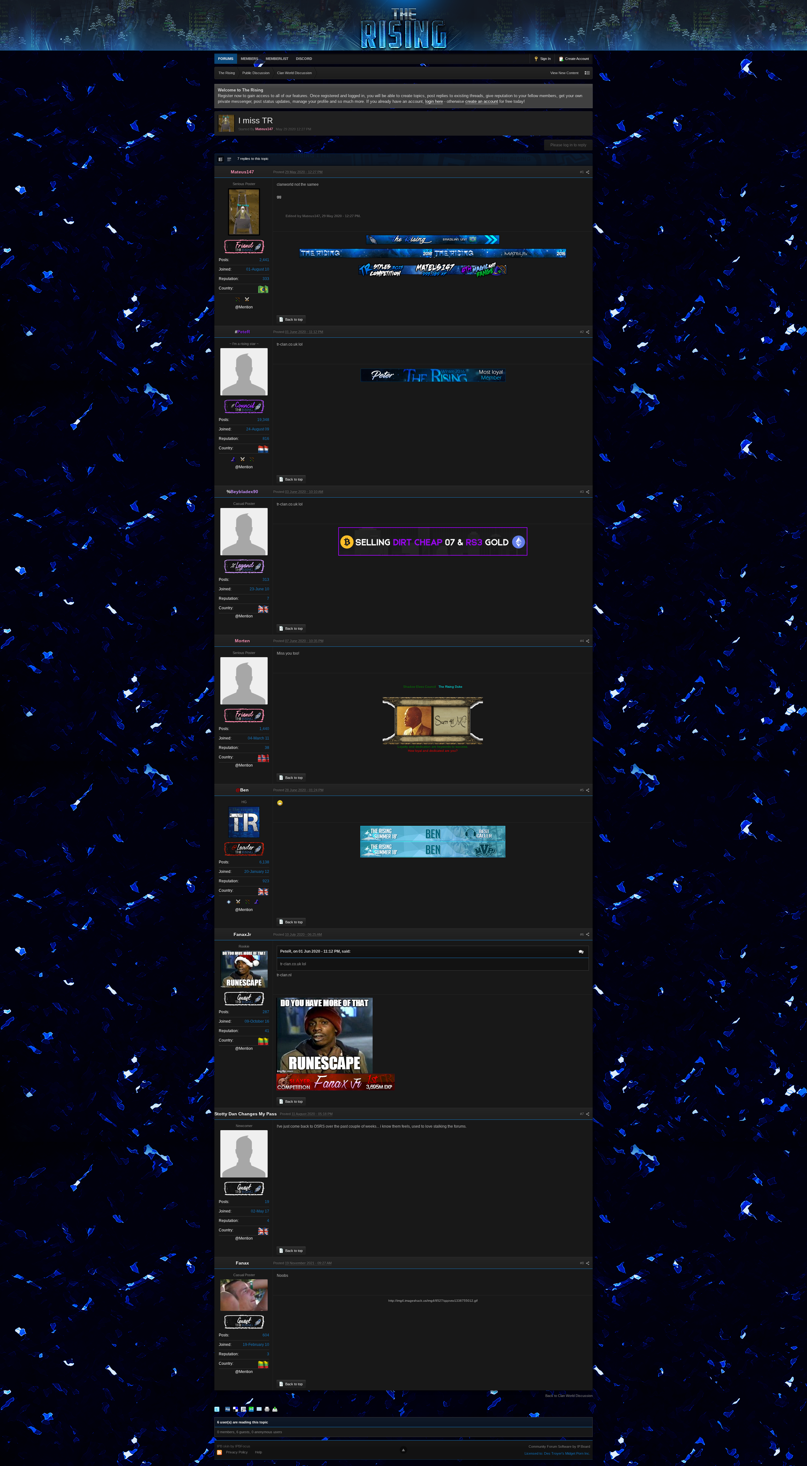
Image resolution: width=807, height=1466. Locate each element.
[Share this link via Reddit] (243, 1409)
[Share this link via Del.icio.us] (235, 1409)
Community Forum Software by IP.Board (559, 1446)
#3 (582, 492)
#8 (582, 1263)
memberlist (277, 59)
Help (258, 1452)
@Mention (244, 307)
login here (434, 101)
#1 (582, 172)
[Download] (274, 1409)
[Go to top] (403, 1450)
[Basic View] (229, 159)
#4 (582, 641)
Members (249, 59)
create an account (481, 101)
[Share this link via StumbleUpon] (251, 1409)
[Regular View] (220, 159)
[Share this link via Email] (259, 1409)
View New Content (564, 73)
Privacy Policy (237, 1452)
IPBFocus (242, 1446)
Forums (225, 59)
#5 (582, 790)
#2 (582, 332)
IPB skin (223, 1446)
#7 (582, 1114)
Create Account (576, 59)
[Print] (267, 1409)
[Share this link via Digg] (227, 1409)
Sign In (545, 59)
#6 (582, 934)
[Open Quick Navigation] (587, 73)
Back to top (293, 319)
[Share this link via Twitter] (216, 1409)
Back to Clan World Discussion (569, 1396)
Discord (304, 59)
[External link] (432, 541)
